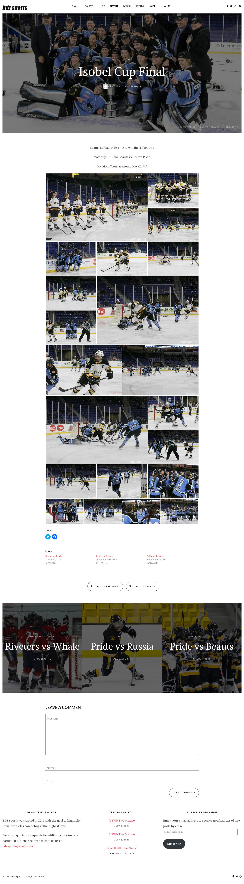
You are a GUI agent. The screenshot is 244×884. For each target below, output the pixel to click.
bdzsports (121, 86)
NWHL (114, 6)
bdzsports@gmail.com (17, 846)
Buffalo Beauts (209, 127)
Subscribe (174, 844)
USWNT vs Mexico (122, 820)
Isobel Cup (230, 127)
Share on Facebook (106, 586)
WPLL (153, 6)
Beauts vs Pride (53, 556)
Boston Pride (187, 127)
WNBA (140, 6)
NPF (102, 6)
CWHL (76, 6)
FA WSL (90, 6)
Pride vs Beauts (104, 556)
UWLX (166, 6)
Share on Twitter (144, 586)
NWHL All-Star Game (122, 848)
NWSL (127, 6)
